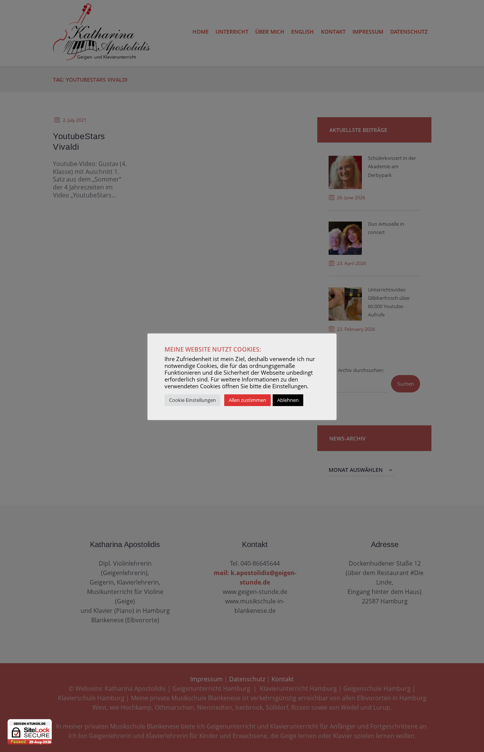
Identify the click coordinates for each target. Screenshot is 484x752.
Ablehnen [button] (288, 400)
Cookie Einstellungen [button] (192, 400)
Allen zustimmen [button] (247, 400)
